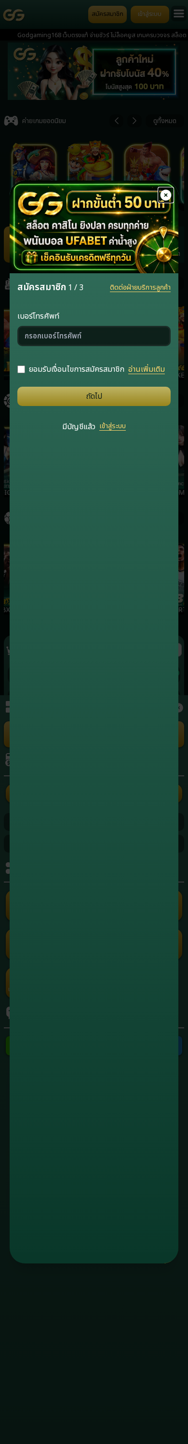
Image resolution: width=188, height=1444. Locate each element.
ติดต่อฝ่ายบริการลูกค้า (140, 287)
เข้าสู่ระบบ (112, 426)
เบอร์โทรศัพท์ (38, 316)
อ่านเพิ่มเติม (146, 369)
